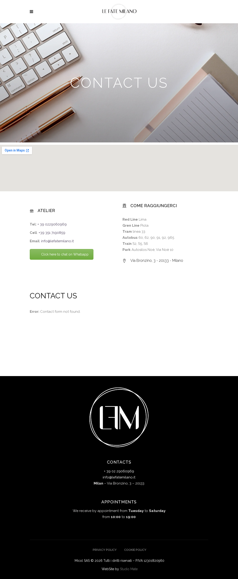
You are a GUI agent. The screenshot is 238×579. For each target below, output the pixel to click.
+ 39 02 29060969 (119, 471)
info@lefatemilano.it (57, 241)
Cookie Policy (135, 550)
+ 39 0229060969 (52, 224)
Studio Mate (129, 569)
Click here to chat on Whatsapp (65, 254)
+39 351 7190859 (52, 233)
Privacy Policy (105, 550)
